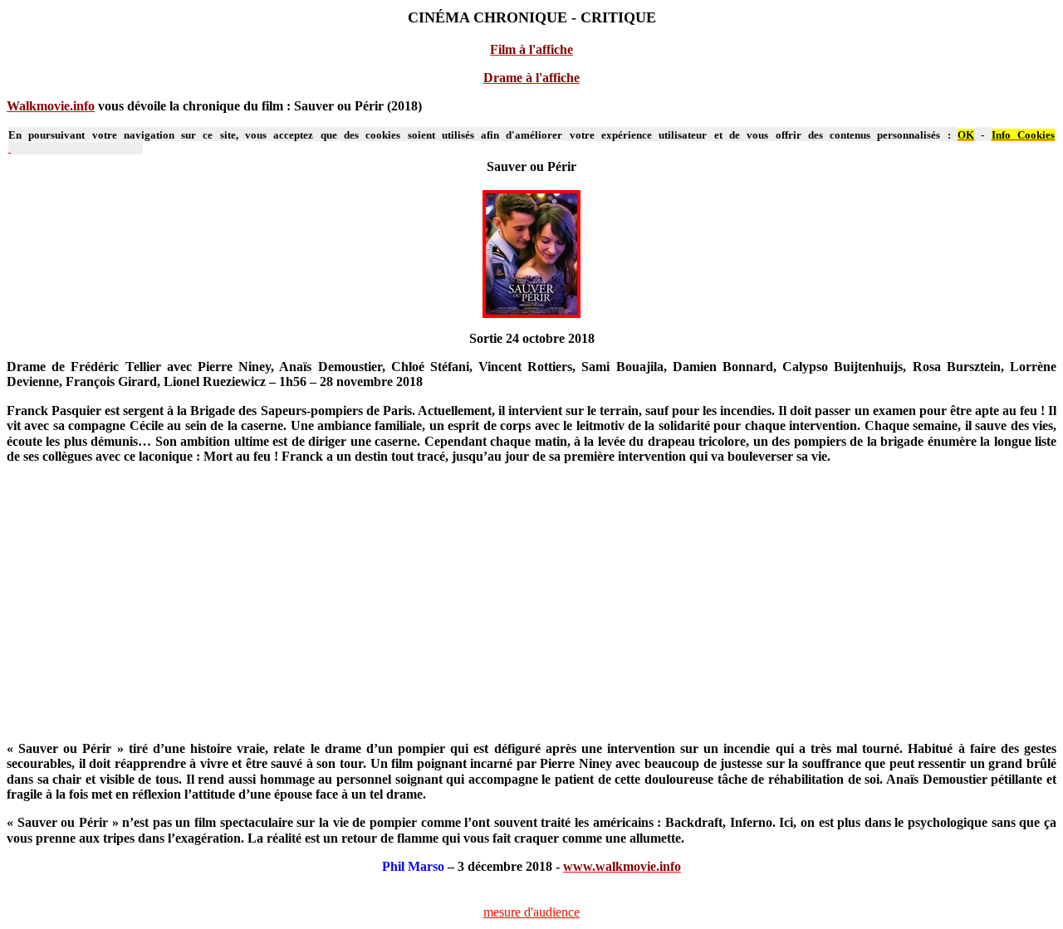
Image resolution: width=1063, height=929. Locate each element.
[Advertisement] (507, 609)
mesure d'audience (531, 912)
